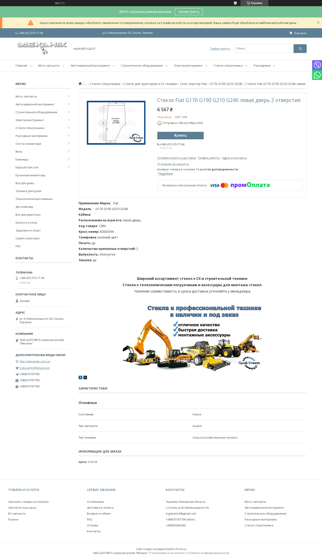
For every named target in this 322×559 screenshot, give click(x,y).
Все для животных (28, 215)
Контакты (94, 531)
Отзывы (92, 525)
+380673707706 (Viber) (180, 519)
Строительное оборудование (142, 65)
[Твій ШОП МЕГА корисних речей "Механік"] (42, 54)
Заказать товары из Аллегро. (28, 502)
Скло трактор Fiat (193, 84)
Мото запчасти (48, 65)
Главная (21, 65)
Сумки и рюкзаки (27, 238)
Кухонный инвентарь (31, 175)
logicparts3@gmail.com (34, 368)
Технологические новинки (34, 199)
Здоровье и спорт (28, 230)
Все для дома (25, 183)
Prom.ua (181, 549)
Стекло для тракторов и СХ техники (150, 84)
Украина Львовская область (186, 502)
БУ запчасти (16, 513)
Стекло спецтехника (228, 65)
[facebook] (80, 378)
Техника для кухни (28, 191)
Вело (19, 151)
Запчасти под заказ (22, 508)
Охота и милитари (28, 144)
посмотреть (188, 11)
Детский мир (24, 207)
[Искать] (300, 48)
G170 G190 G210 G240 (226, 84)
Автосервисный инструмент (90, 65)
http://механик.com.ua (34, 361)
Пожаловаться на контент (167, 553)
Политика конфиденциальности (208, 553)
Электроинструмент (188, 65)
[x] (85, 378)
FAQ (89, 519)
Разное (13, 519)
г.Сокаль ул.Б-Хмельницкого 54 (187, 508)
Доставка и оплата (100, 508)
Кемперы (22, 159)
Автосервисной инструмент (35, 104)
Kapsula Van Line (27, 167)
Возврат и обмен (99, 513)
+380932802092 (176, 525)
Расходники (262, 65)
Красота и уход (26, 222)
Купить (180, 135)
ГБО (18, 246)
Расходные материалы (32, 136)
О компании (95, 502)
